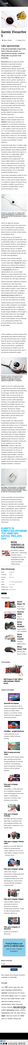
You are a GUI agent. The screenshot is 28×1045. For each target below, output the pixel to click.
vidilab (22, 1016)
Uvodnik (15, 1016)
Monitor (17, 998)
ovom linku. (13, 977)
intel (2, 996)
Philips (13, 1004)
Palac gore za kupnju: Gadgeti (13, 899)
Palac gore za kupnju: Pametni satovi (14, 842)
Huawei (22, 993)
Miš (9, 998)
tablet (18, 1013)
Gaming (8, 990)
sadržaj (3, 1010)
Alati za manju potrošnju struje (12, 753)
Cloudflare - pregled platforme (14, 731)
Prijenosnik (19, 1004)
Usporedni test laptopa (11, 703)
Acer (2, 987)
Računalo (9, 1007)
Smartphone (5, 1013)
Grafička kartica (17, 990)
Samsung (10, 1010)
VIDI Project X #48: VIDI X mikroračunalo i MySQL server (13, 681)
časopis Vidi (17, 1018)
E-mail (3, 964)
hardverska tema (12, 993)
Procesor (4, 1007)
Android (10, 987)
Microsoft (4, 998)
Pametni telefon (6, 1004)
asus (18, 987)
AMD (6, 987)
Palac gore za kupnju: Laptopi (13, 869)
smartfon (22, 1010)
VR (6, 1018)
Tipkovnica (9, 1016)
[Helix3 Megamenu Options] (24, 3)
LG (19, 996)
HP (19, 993)
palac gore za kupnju (7, 1001)
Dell (22, 987)
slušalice (17, 1010)
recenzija (19, 1007)
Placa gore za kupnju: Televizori (11, 785)
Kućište (7, 996)
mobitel (12, 998)
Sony (11, 1013)
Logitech (23, 996)
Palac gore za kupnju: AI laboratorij (12, 928)
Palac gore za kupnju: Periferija (11, 815)
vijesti (3, 1018)
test (3, 1015)
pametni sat (17, 1001)
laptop (11, 996)
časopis (10, 1018)
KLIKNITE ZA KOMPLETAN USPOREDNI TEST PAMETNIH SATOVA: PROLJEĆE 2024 (14, 533)
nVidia (22, 998)
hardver (4, 993)
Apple (15, 987)
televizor (23, 1013)
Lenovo (16, 996)
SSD (15, 1013)
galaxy (3, 990)
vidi (19, 1016)
